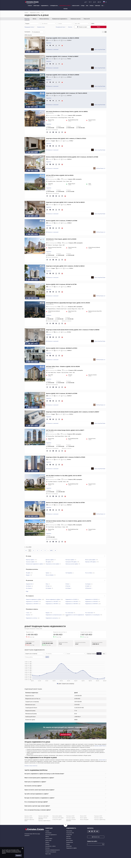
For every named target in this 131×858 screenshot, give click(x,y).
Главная (47, 830)
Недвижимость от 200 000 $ (52, 601)
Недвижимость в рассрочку (52, 618)
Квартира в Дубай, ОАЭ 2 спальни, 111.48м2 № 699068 (62, 38)
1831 (51, 550)
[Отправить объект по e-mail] (53, 45)
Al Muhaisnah (88, 588)
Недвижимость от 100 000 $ (91, 599)
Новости (47, 842)
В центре (28, 614)
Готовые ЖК (69, 834)
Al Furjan (48, 586)
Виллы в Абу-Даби (84, 819)
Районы (47, 836)
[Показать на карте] (47, 132)
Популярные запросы (32, 609)
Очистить (70, 27)
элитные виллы (102, 759)
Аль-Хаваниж (29, 588)
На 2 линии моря (89, 612)
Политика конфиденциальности (52, 849)
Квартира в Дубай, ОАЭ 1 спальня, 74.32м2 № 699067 (62, 56)
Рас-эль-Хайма (88, 572)
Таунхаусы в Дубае (30, 561)
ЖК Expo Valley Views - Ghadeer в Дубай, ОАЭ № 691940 (63, 366)
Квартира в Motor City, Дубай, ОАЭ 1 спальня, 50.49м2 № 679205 (65, 457)
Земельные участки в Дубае (72, 563)
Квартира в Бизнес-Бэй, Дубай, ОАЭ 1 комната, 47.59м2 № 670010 (66, 138)
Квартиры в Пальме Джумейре (42, 818)
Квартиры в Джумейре (43, 816)
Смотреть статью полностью (31, 765)
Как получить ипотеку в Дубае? (33, 785)
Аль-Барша (28, 586)
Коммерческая (69, 842)
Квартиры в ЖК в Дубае (90, 561)
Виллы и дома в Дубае (90, 559)
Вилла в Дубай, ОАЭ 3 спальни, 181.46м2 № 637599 (61, 393)
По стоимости (30, 595)
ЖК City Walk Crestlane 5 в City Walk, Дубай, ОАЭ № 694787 (64, 475)
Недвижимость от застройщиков (92, 614)
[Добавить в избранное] (43, 38)
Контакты (47, 848)
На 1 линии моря (69, 612)
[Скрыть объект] (47, 45)
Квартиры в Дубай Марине (44, 820)
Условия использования (50, 851)
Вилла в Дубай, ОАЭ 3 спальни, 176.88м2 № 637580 (61, 220)
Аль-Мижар (68, 588)
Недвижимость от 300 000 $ (91, 601)
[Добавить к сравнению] (41, 38)
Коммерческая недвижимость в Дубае (34, 563)
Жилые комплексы (44, 18)
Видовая (48, 612)
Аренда (68, 844)
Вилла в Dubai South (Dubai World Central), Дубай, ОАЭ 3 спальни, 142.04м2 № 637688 (72, 157)
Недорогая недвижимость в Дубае (33, 599)
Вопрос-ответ (48, 840)
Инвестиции (69, 846)
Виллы (34, 18)
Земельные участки (75, 18)
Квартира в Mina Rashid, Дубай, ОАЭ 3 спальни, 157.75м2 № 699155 (66, 93)
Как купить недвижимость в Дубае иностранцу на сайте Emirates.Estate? (44, 773)
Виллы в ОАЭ (83, 816)
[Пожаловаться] (62, 45)
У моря (27, 612)
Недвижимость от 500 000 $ (91, 603)
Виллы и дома (69, 840)
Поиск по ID (87, 18)
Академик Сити (29, 583)
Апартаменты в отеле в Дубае (52, 563)
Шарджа (28, 575)
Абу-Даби (28, 572)
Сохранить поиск (41, 27)
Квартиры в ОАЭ (28, 816)
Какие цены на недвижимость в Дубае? (35, 781)
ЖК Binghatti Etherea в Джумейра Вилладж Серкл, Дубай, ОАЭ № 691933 (68, 302)
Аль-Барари (88, 583)
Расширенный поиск (60, 27)
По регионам (29, 580)
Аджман (47, 572)
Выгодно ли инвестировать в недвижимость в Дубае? (39, 797)
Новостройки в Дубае (57, 816)
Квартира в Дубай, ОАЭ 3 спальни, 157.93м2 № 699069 (62, 74)
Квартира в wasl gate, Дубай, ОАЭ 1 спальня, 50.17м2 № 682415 (65, 202)
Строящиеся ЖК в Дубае (71, 561)
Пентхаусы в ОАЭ (70, 816)
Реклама (47, 844)
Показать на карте (83, 26)
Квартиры (27, 18)
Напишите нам (96, 836)
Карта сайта (48, 853)
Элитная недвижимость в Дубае (53, 599)
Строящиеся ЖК (70, 832)
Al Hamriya (68, 586)
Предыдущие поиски (29, 27)
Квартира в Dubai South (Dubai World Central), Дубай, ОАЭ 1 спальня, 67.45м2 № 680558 (72, 329)
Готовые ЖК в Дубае (57, 819)
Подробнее (48, 42)
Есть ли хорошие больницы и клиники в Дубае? (38, 810)
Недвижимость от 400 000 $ (52, 603)
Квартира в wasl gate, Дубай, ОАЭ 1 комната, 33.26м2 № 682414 (65, 266)
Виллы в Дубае (83, 817)
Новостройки (69, 830)
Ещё (27, 591)
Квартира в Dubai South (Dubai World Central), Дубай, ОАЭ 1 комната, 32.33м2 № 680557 (72, 412)
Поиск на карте (48, 838)
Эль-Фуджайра (69, 572)
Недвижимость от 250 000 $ (72, 601)
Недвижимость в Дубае (71, 848)
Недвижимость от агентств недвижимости (75, 614)
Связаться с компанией (53, 49)
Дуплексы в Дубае (50, 559)
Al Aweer (67, 583)
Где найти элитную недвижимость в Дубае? (37, 793)
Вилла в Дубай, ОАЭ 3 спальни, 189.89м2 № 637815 (61, 348)
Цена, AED (77, 23)
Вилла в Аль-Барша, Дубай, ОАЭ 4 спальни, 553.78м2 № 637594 (65, 502)
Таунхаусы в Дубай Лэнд (99, 819)
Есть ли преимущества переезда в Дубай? (36, 801)
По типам (28, 556)
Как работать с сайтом (50, 846)
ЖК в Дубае (48, 561)
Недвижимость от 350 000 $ (32, 603)
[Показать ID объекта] (59, 45)
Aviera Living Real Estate (99, 49)
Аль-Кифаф (48, 588)
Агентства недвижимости (51, 834)
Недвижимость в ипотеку (31, 618)
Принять (18, 855)
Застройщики (48, 832)
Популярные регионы (32, 569)
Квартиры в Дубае (30, 559)
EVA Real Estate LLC (100, 168)
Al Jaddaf (87, 586)
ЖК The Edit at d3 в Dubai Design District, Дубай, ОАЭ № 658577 (65, 430)
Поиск (98, 26)
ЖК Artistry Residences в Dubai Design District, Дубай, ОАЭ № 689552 (67, 111)
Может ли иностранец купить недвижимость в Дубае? (39, 777)
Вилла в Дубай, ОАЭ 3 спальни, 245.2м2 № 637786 (61, 284)
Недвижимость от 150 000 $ (32, 601)
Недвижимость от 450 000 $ (72, 603)
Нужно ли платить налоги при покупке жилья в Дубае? (39, 789)
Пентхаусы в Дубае (70, 559)
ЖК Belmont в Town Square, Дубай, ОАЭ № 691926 (61, 239)
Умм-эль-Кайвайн (50, 575)
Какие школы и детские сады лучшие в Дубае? (37, 805)
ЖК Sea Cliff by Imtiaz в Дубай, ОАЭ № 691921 (60, 175)
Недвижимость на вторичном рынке (54, 614)
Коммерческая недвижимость (59, 18)
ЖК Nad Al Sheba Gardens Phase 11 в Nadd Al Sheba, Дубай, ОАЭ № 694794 (68, 521)
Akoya (47, 583)
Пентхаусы (68, 838)
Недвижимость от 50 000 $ (71, 599)
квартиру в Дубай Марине (100, 745)
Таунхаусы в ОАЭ (98, 816)
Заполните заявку (65, 734)
